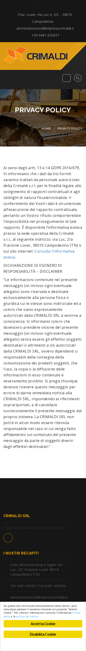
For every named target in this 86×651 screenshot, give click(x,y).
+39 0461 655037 (45, 35)
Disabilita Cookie (43, 634)
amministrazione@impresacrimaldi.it (44, 28)
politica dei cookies (27, 616)
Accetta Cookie (43, 623)
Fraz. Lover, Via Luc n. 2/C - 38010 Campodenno (45, 18)
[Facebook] (43, 5)
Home (46, 128)
